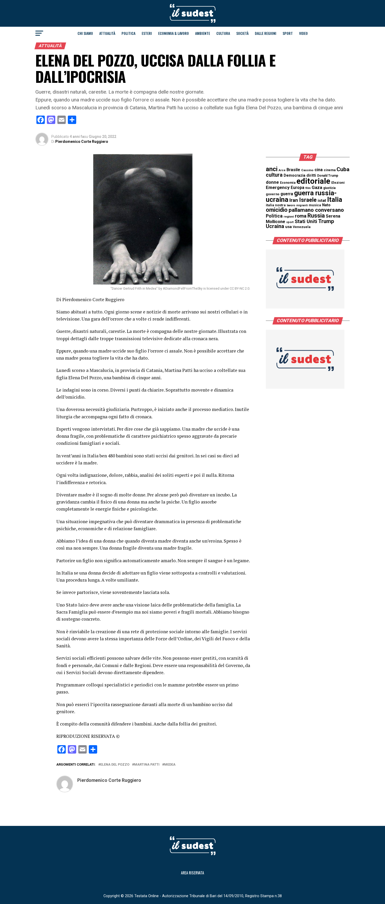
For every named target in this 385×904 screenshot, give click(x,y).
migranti (302, 205)
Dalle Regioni (265, 33)
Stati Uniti (306, 221)
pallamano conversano (316, 210)
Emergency (278, 187)
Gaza (317, 187)
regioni (289, 216)
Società (242, 33)
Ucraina (275, 226)
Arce (282, 170)
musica (315, 205)
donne (272, 182)
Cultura (223, 33)
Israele (308, 200)
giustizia (329, 188)
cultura (274, 175)
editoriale (313, 181)
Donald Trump (327, 175)
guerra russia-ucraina (301, 196)
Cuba (343, 169)
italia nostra (276, 205)
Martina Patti (147, 764)
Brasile (293, 169)
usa (288, 226)
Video (303, 33)
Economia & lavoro (173, 33)
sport (290, 222)
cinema (330, 170)
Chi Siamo (85, 33)
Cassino (307, 170)
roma (300, 216)
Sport (288, 33)
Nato (326, 205)
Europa (297, 187)
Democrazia (294, 175)
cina (319, 169)
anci (272, 169)
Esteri (147, 33)
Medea (169, 764)
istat (322, 200)
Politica (128, 33)
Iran (293, 200)
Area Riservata (192, 872)
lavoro (291, 205)
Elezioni (338, 183)
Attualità (107, 33)
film (308, 188)
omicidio (277, 210)
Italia (334, 199)
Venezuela (302, 227)
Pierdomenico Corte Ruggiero (81, 141)
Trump (326, 221)
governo (272, 194)
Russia (316, 215)
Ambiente (202, 33)
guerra (286, 193)
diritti (311, 175)
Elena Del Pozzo (114, 764)
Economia (287, 183)
